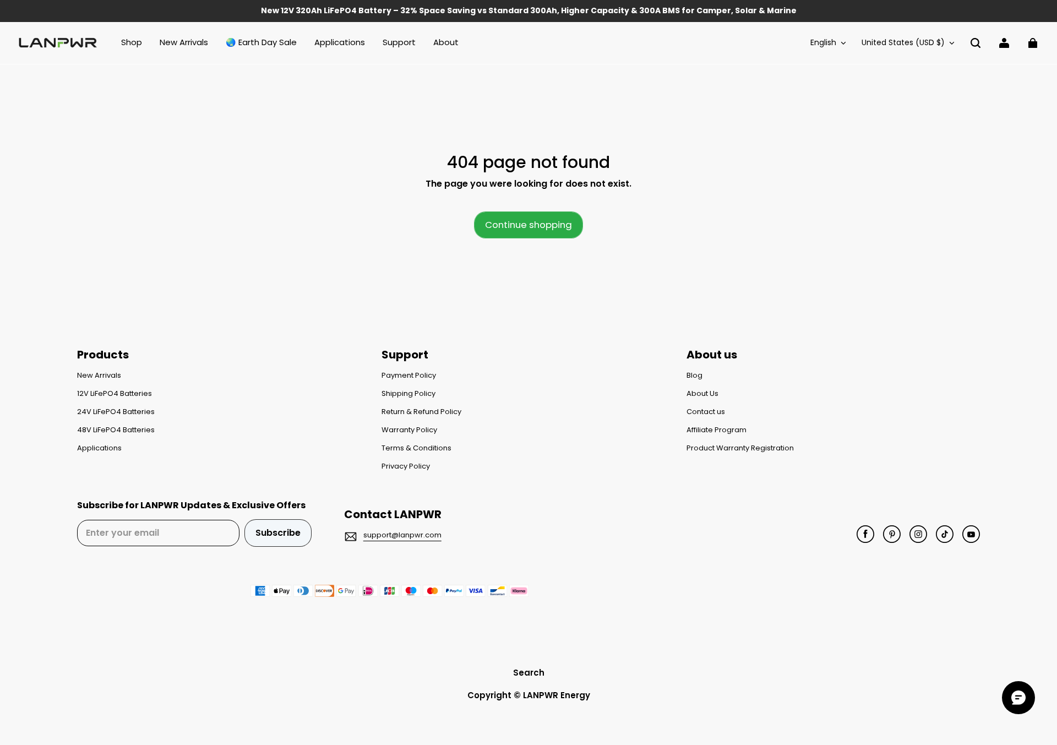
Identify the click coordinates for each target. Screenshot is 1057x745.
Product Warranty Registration (740, 448)
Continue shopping (528, 224)
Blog (694, 375)
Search (528, 672)
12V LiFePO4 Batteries (114, 394)
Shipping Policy (408, 394)
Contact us (705, 412)
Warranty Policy (409, 430)
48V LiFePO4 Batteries (116, 430)
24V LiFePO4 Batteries (116, 412)
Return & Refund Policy (421, 412)
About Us (702, 394)
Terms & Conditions (416, 448)
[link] (399, 43)
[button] (975, 43)
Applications (99, 448)
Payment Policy (409, 375)
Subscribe (278, 532)
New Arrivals (99, 375)
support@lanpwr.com (402, 535)
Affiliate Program (716, 430)
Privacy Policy (406, 466)
